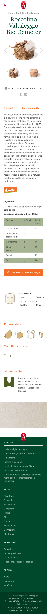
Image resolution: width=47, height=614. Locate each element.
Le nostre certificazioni (15, 470)
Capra (7, 521)
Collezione (9, 508)
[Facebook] (21, 94)
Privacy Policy (15, 608)
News (6, 576)
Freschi (7, 513)
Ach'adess (9, 549)
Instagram (9, 581)
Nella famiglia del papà (15, 449)
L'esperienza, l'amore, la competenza (22, 453)
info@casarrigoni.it (23, 604)
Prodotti (20, 13)
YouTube (8, 585)
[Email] (25, 94)
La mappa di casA (13, 553)
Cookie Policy (31, 608)
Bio (5, 517)
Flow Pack (9, 496)
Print (11, 88)
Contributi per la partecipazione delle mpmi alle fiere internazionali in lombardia (22, 477)
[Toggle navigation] (41, 5)
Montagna (9, 534)
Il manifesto (9, 457)
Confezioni (9, 529)
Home (10, 13)
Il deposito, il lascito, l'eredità (18, 561)
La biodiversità (11, 557)
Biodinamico (33, 13)
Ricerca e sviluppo (13, 462)
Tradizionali (9, 504)
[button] (5, 5)
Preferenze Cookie (18, 610)
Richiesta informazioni (31, 88)
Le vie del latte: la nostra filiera (19, 466)
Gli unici (8, 500)
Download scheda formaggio (25, 272)
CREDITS (34, 610)
